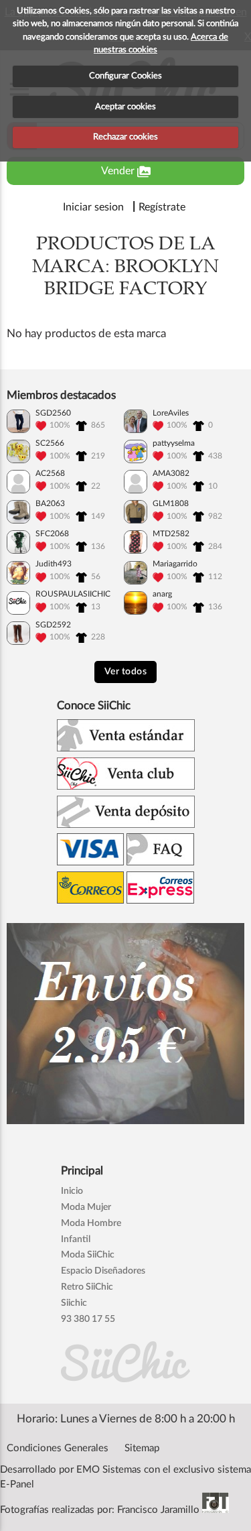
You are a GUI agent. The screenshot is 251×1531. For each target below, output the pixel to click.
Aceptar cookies (125, 107)
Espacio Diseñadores (103, 1271)
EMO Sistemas (108, 1470)
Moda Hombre (91, 1223)
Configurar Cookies (125, 76)
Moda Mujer (86, 1207)
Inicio (72, 1191)
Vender (126, 171)
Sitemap (141, 1448)
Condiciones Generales (57, 1448)
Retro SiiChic (87, 1287)
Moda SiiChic (87, 1255)
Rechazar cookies (125, 137)
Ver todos (125, 671)
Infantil (75, 1239)
